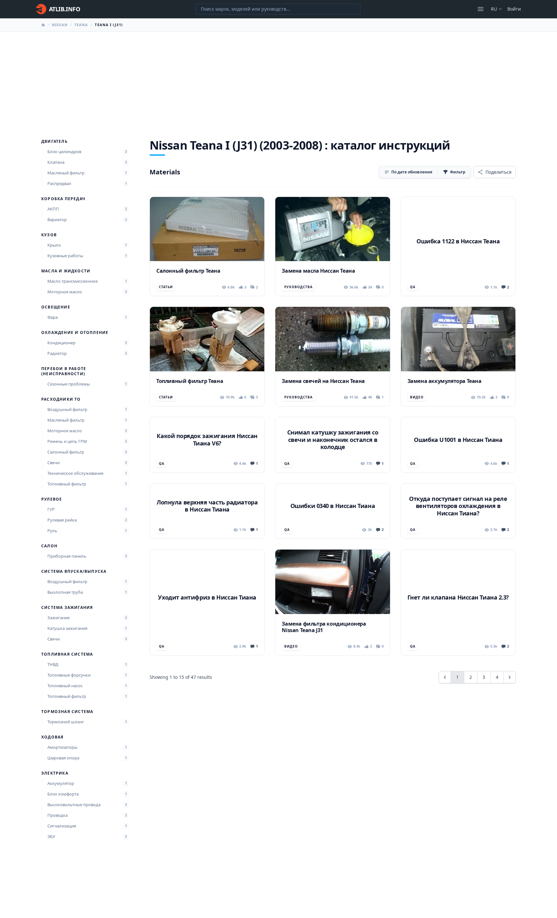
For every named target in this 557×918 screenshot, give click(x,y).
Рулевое (51, 499)
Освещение (55, 307)
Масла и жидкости (65, 271)
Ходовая (52, 737)
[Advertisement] (278, 80)
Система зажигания (67, 607)
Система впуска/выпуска (73, 571)
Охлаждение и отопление (74, 332)
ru (494, 9)
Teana (81, 24)
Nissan (60, 24)
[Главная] (43, 25)
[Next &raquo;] (509, 677)
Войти (514, 9)
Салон (49, 546)
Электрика (54, 773)
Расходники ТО (61, 399)
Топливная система (67, 654)
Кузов (49, 235)
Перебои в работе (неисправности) (63, 371)
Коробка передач (63, 198)
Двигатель (54, 141)
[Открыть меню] (480, 9)
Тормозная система (67, 711)
